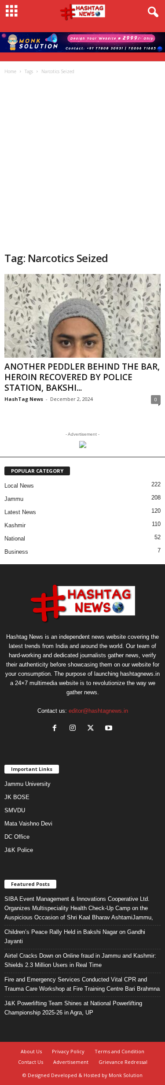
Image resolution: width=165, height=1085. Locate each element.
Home (10, 71)
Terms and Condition (119, 1051)
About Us (31, 1051)
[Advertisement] (82, 164)
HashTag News (23, 399)
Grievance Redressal (123, 1062)
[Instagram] (75, 729)
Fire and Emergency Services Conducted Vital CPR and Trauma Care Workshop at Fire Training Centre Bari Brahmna (82, 984)
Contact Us (30, 1062)
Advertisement (70, 1062)
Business (16, 551)
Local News (19, 485)
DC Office (16, 836)
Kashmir (15, 525)
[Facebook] (57, 729)
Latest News (20, 512)
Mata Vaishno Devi (28, 823)
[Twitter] (93, 729)
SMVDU (14, 810)
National (14, 538)
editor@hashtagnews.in (98, 710)
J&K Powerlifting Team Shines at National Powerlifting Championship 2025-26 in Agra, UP (73, 1008)
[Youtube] (110, 729)
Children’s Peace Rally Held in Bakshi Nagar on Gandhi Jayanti (74, 936)
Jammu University (27, 784)
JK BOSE (16, 797)
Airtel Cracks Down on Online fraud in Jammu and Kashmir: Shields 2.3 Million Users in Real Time (80, 960)
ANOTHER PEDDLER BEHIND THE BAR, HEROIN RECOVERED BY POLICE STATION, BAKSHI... (82, 377)
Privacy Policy (68, 1051)
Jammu (13, 499)
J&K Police (18, 850)
